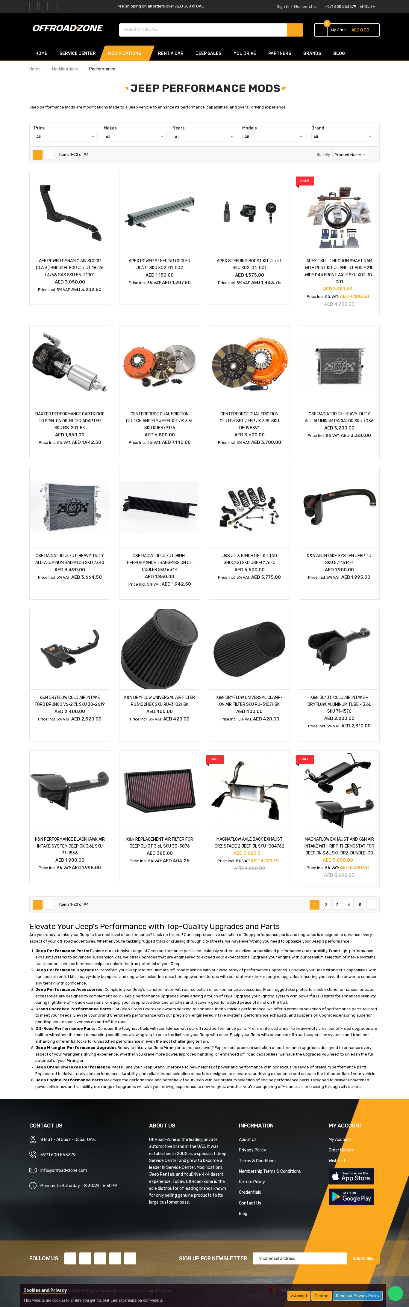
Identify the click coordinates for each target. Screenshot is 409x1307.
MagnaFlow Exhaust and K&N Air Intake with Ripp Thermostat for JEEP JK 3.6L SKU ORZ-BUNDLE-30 (339, 846)
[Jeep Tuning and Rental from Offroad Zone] (69, 29)
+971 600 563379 (340, 6)
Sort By (323, 154)
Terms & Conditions (258, 1160)
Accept (300, 1296)
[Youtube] (63, 6)
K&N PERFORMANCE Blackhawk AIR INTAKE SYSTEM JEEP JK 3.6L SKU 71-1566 (70, 846)
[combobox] (203, 29)
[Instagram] (73, 6)
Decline (321, 1296)
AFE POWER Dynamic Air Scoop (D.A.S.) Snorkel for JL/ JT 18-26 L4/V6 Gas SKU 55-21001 (70, 267)
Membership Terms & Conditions (270, 1171)
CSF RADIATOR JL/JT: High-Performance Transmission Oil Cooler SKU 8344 (160, 562)
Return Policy (252, 1181)
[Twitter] (43, 6)
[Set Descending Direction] (373, 154)
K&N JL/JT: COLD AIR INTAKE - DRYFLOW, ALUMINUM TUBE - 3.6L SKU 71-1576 (339, 704)
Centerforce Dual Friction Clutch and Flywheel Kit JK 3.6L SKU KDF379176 (159, 420)
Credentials (250, 1192)
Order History (341, 1150)
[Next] (371, 904)
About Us (248, 1139)
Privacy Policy (252, 1150)
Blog (243, 1213)
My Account (340, 1139)
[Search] (295, 30)
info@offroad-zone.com (63, 1170)
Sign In (283, 6)
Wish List (337, 1160)
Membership (305, 6)
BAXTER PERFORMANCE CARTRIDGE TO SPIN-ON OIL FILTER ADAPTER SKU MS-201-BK (69, 420)
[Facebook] (33, 6)
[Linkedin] (53, 6)
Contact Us (250, 1203)
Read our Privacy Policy (357, 1296)
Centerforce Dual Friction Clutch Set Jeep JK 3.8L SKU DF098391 (249, 420)
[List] (48, 155)
